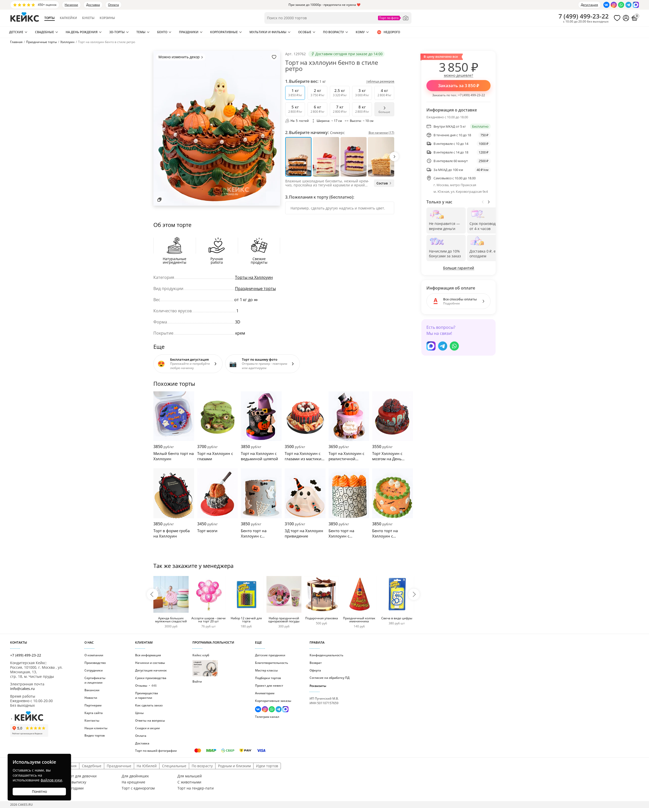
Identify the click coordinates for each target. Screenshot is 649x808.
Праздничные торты (255, 288)
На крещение (133, 782)
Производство (95, 663)
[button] (394, 156)
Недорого (392, 32)
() (583, 16)
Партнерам (92, 705)
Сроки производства (150, 678)
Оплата (113, 5)
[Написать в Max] (636, 5)
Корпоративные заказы (273, 701)
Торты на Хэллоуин (254, 277)
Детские (16, 32)
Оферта (315, 670)
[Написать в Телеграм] (628, 5)
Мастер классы (266, 670)
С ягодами (75, 788)
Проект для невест (269, 685)
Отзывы (146, 685)
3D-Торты (117, 32)
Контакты (91, 720)
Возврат (316, 663)
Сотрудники (93, 670)
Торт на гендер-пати (195, 788)
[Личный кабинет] (626, 18)
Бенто (162, 32)
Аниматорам (264, 693)
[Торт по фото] (393, 18)
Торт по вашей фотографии (156, 750)
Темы (141, 32)
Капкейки (68, 18)
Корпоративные (224, 32)
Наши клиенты (95, 728)
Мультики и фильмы (267, 32)
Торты (49, 18)
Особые (304, 32)
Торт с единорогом (138, 788)
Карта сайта (93, 713)
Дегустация (589, 5)
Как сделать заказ (149, 705)
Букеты (88, 18)
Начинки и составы (150, 663)
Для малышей (189, 776)
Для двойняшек (135, 776)
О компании (93, 655)
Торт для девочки (81, 776)
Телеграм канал (267, 717)
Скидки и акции (147, 728)
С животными (189, 782)
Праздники (189, 32)
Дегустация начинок (151, 670)
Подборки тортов (268, 678)
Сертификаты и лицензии (94, 680)
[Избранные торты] (617, 18)
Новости (90, 698)
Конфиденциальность (326, 655)
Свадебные (44, 32)
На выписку (76, 782)
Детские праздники (270, 655)
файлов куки (51, 780)
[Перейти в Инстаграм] (614, 5)
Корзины (107, 18)
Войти (197, 681)
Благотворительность (271, 663)
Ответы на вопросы (150, 720)
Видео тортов (94, 735)
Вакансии (91, 690)
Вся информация (148, 655)
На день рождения (82, 32)
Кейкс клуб (200, 664)
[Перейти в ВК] (606, 5)
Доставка (93, 5)
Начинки (71, 5)
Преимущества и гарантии (146, 695)
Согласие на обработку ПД (330, 678)
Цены (139, 713)
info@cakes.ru (22, 688)
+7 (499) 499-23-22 (471, 95)
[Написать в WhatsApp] (621, 5)
